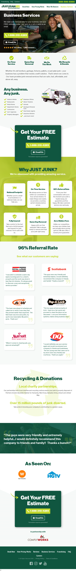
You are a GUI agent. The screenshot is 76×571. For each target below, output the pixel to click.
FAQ (11, 2)
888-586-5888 (67, 1)
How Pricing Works (38, 6)
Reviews (36, 551)
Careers (17, 2)
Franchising (5, 2)
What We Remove (52, 6)
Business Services (67, 6)
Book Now (25, 6)
